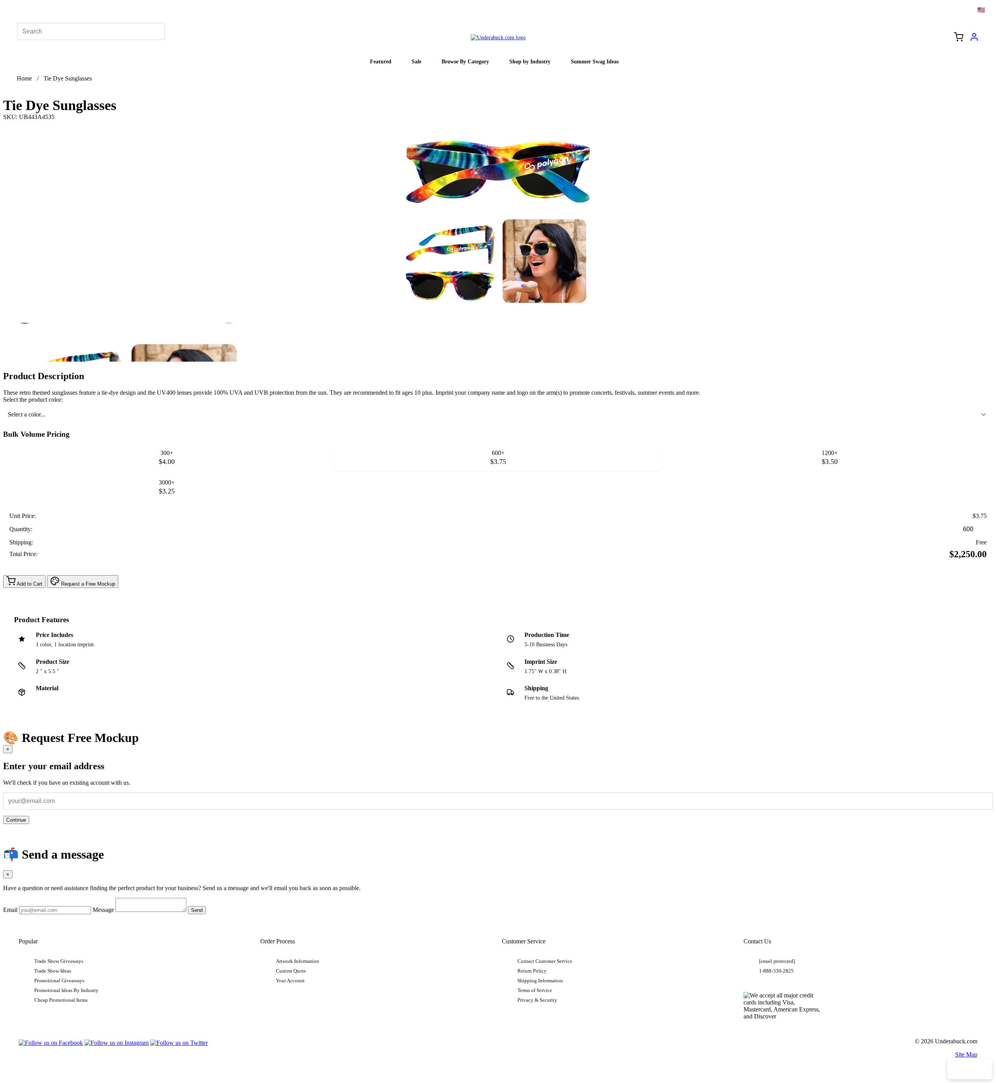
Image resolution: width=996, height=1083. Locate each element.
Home (24, 78)
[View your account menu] (974, 40)
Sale (416, 61)
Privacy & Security (537, 1000)
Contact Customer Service (544, 961)
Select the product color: (33, 399)
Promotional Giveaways (59, 980)
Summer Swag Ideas (595, 61)
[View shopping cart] (958, 37)
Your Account (290, 980)
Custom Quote (291, 971)
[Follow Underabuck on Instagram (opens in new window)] (116, 1042)
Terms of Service (534, 990)
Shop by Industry (530, 61)
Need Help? (969, 1069)
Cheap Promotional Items (61, 1000)
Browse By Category (465, 61)
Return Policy (532, 971)
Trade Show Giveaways (58, 961)
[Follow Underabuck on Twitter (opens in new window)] (179, 1042)
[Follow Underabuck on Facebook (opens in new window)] (51, 1042)
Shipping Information (540, 980)
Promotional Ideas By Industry (66, 990)
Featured (380, 61)
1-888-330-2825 (776, 971)
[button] (125, 342)
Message (103, 909)
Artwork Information (297, 961)
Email (10, 909)
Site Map (966, 1054)
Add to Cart (29, 584)
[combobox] (498, 414)
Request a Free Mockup (87, 584)
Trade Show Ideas (52, 971)
